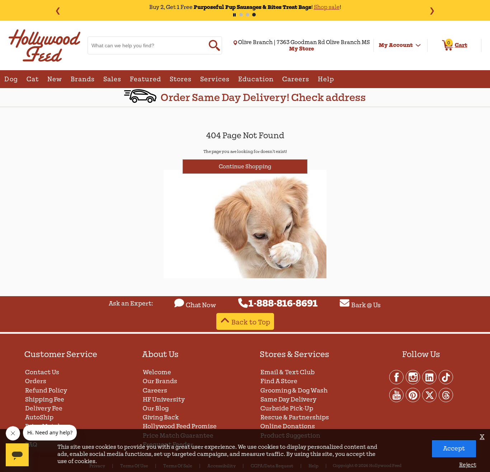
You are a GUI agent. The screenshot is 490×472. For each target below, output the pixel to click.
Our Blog (156, 408)
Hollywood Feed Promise (180, 426)
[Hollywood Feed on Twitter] (429, 394)
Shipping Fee (44, 399)
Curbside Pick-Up (286, 408)
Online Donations (287, 426)
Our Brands (160, 381)
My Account (396, 45)
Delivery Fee (43, 408)
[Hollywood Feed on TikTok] (446, 376)
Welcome (157, 372)
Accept (454, 448)
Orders (35, 381)
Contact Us (42, 372)
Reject (467, 465)
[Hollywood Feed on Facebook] (396, 376)
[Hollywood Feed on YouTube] (396, 394)
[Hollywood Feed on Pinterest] (413, 394)
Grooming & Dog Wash (294, 390)
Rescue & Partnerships (294, 417)
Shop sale (327, 7)
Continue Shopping (245, 166)
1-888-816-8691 (283, 303)
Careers (155, 390)
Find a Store (278, 381)
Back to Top (250, 322)
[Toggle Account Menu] (418, 45)
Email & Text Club (287, 372)
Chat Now (201, 305)
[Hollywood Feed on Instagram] (413, 376)
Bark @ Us (366, 305)
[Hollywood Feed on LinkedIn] (429, 376)
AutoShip (39, 417)
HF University (164, 399)
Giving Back (161, 417)
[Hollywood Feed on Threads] (446, 394)
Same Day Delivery (288, 399)
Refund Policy (46, 390)
